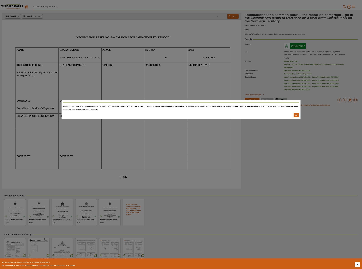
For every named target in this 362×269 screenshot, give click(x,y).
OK (296, 115)
